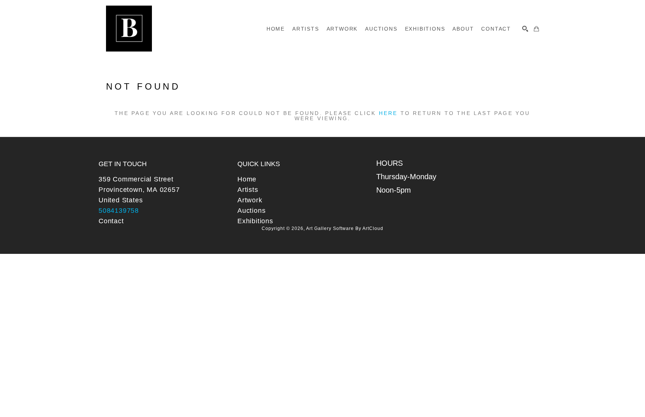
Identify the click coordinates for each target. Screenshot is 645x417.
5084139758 (119, 210)
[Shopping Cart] (536, 29)
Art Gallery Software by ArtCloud (344, 228)
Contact (111, 221)
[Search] (525, 29)
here (388, 113)
